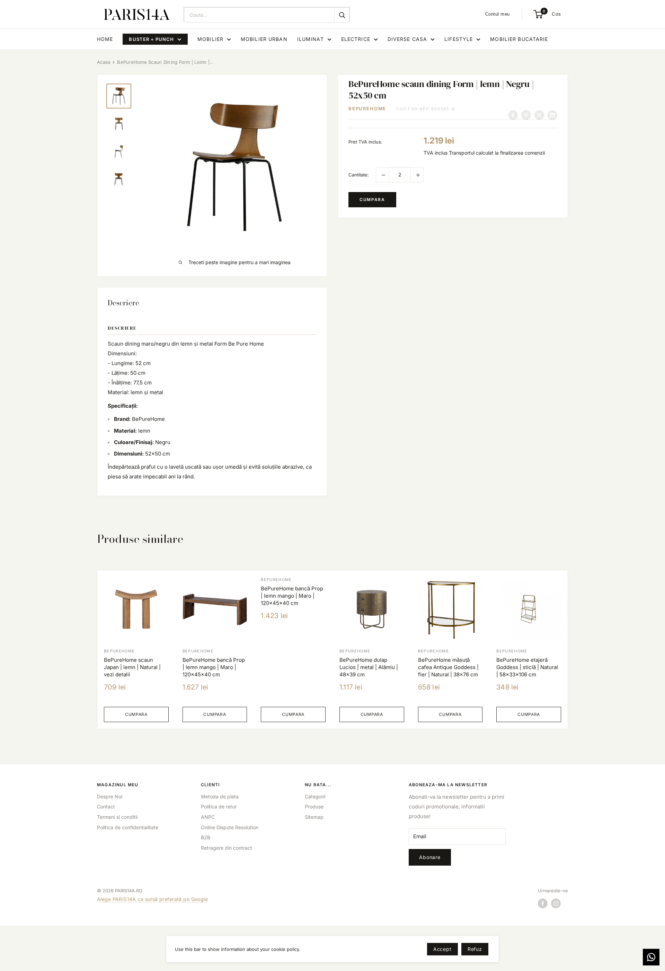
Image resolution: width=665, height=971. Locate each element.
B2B (205, 837)
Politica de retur (219, 806)
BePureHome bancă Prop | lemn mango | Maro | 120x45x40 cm (214, 667)
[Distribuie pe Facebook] (513, 115)
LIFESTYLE (458, 39)
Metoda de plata (220, 796)
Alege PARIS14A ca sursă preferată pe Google (152, 899)
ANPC (208, 817)
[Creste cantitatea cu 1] (417, 175)
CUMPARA (372, 199)
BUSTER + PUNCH (151, 39)
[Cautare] (341, 15)
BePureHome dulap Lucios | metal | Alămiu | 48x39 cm (368, 667)
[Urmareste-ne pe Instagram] (556, 903)
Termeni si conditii (117, 817)
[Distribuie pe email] (552, 115)
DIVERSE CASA (407, 39)
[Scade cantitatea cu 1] (382, 175)
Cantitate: (358, 174)
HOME (105, 39)
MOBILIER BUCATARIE (519, 39)
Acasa (103, 62)
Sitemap (314, 817)
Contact (106, 806)
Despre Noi (109, 796)
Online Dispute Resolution (229, 827)
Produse (314, 806)
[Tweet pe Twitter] (539, 115)
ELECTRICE (355, 39)
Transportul (462, 153)
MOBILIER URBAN (264, 39)
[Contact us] (651, 957)
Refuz (475, 949)
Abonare (430, 857)
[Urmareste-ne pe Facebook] (543, 903)
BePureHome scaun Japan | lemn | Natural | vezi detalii (132, 667)
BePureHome (367, 109)
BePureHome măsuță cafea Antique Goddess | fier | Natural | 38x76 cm (448, 667)
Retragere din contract (226, 848)
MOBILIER (210, 39)
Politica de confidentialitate (127, 827)
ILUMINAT (310, 39)
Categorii (315, 796)
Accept (442, 949)
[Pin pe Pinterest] (526, 115)
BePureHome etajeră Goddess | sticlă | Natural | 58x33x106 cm (527, 667)
